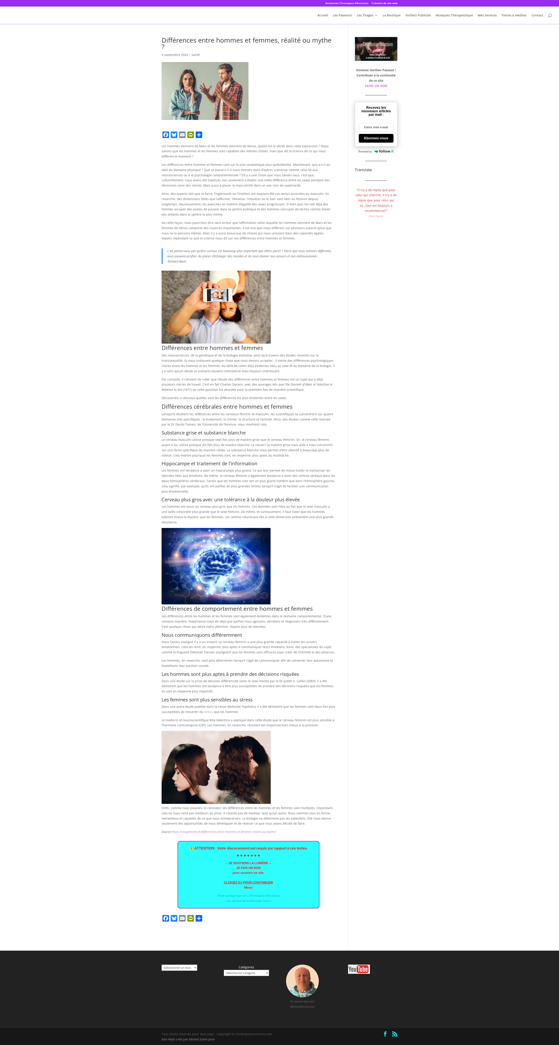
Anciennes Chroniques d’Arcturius (346, 3)
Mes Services (487, 15)
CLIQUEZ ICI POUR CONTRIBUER (248, 882)
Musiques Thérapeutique (454, 15)
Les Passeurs (342, 15)
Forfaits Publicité (418, 15)
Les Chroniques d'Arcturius (261, 895)
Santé (196, 55)
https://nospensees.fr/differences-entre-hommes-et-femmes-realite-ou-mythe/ (224, 832)
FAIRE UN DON (376, 86)
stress (208, 712)
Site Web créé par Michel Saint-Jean (188, 1039)
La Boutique (392, 15)
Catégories (246, 967)
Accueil (322, 15)
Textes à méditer (514, 15)
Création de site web (384, 3)
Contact (537, 15)
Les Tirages (365, 15)
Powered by (365, 151)
